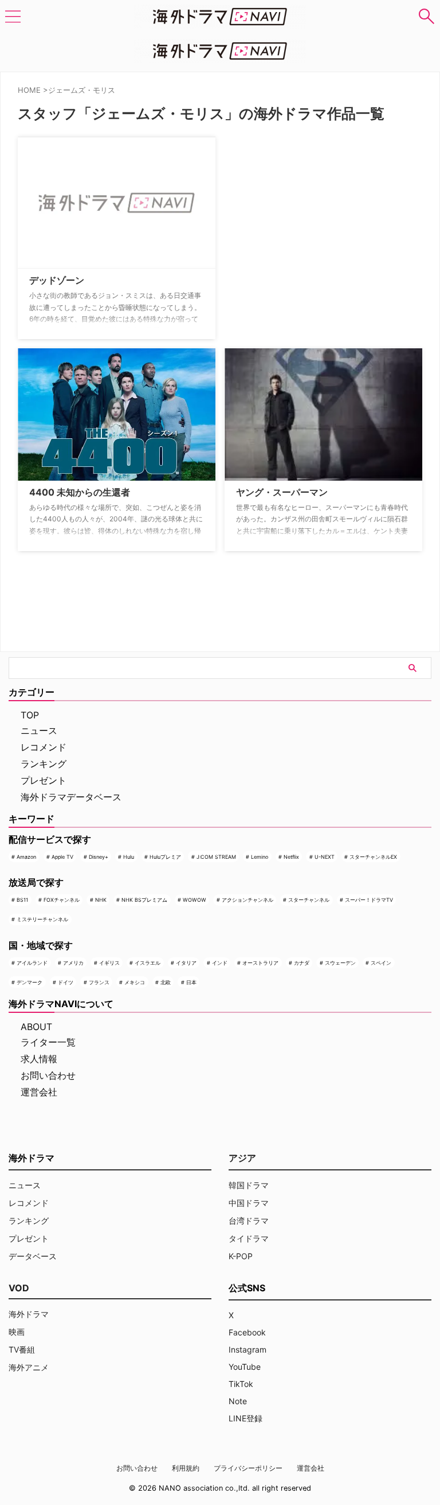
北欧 (165, 982)
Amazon (26, 857)
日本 (191, 982)
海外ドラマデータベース (71, 797)
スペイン (381, 963)
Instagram (247, 1349)
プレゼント (43, 780)
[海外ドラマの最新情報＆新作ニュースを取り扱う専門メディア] (220, 17)
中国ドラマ (249, 1203)
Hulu (128, 857)
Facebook (247, 1332)
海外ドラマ (29, 1314)
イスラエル (147, 963)
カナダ (301, 963)
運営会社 (39, 1092)
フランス (99, 982)
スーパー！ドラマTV (369, 900)
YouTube (245, 1367)
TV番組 (22, 1349)
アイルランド (32, 963)
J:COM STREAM (216, 857)
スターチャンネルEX (373, 857)
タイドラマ (249, 1238)
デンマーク (29, 982)
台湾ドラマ (249, 1220)
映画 (17, 1332)
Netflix (291, 857)
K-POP (241, 1256)
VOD (19, 1288)
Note (238, 1401)
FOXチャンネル (62, 900)
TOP (30, 715)
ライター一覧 (48, 1042)
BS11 (22, 900)
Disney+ (98, 857)
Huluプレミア (165, 857)
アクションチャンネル (247, 900)
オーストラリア (260, 963)
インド (219, 963)
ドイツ (65, 982)
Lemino (259, 857)
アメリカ (73, 963)
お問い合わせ (48, 1075)
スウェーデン (340, 963)
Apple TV (62, 857)
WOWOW (194, 900)
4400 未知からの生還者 (79, 492)
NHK (101, 900)
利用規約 (185, 1468)
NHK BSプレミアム (144, 900)
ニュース (39, 730)
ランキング (43, 763)
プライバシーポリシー (248, 1468)
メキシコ (134, 982)
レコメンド (43, 747)
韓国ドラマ (249, 1185)
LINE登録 (245, 1418)
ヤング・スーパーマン (282, 492)
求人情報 (39, 1058)
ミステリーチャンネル (42, 919)
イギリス (109, 963)
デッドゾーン (56, 280)
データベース (33, 1256)
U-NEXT (325, 857)
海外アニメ (29, 1367)
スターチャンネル (308, 900)
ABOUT (36, 1026)
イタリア (186, 963)
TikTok (241, 1384)
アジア (242, 1158)
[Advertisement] (282, 208)
